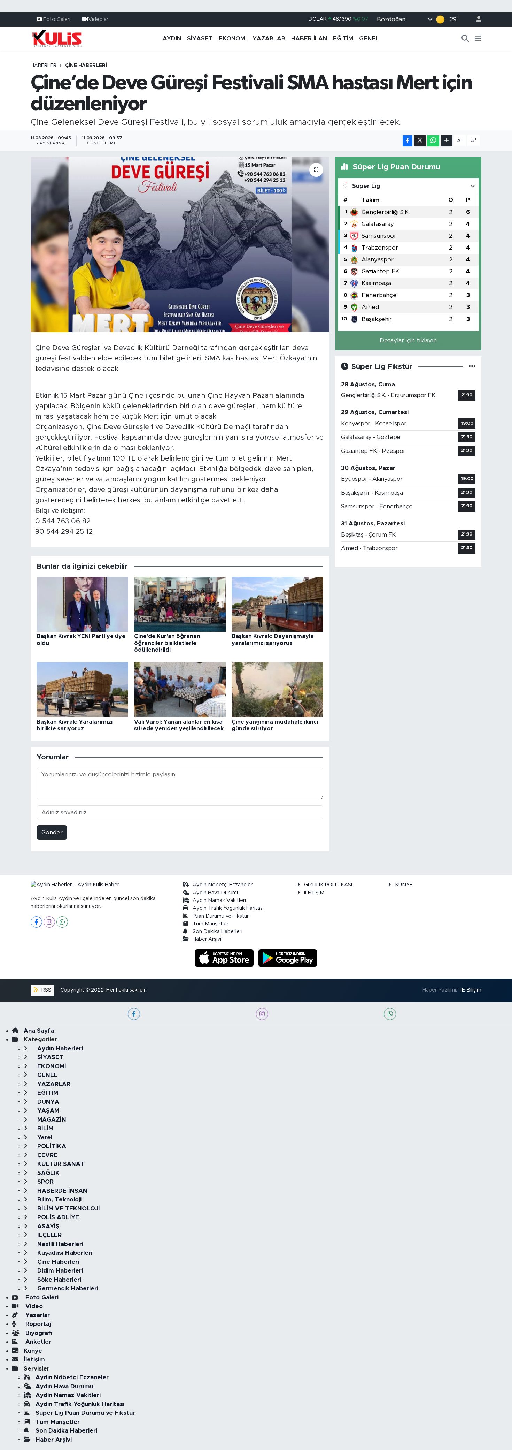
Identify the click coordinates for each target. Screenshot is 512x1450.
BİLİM (44, 1128)
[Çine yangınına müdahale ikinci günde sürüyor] (277, 689)
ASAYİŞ (48, 1226)
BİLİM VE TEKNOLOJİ (68, 1209)
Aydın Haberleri (59, 1049)
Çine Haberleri (86, 65)
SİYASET (200, 38)
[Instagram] (49, 922)
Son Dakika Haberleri (217, 931)
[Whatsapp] (62, 922)
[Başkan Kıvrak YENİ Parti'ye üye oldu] (82, 604)
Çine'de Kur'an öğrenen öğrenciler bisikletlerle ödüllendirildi (167, 642)
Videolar (98, 19)
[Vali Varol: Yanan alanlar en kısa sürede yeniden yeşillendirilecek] (180, 689)
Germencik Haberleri (67, 1288)
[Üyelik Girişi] (475, 19)
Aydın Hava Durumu (216, 892)
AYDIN (172, 38)
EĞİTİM (343, 38)
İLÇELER (49, 1235)
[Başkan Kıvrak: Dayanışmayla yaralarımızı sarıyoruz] (277, 604)
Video (33, 1306)
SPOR (45, 1182)
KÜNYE (404, 884)
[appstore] (225, 958)
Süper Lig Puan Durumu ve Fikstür (85, 1413)
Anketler (37, 1342)
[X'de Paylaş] (420, 141)
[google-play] (288, 958)
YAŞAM (47, 1111)
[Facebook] (36, 922)
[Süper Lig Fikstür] (472, 367)
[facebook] (134, 1014)
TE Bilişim (469, 990)
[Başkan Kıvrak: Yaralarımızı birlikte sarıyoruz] (82, 689)
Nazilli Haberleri (59, 1244)
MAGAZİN (51, 1120)
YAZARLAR (269, 38)
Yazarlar (37, 1315)
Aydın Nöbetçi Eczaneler (223, 884)
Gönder (52, 832)
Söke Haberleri (58, 1280)
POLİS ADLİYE (57, 1217)
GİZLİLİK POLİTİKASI (328, 884)
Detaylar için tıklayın (408, 340)
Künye (33, 1351)
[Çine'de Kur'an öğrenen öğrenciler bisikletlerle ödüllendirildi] (180, 604)
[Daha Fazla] (446, 141)
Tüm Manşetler (210, 923)
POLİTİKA (51, 1146)
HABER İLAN (309, 38)
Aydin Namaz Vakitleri (219, 900)
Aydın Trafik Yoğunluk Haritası (228, 908)
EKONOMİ (233, 38)
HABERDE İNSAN (61, 1191)
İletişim (34, 1359)
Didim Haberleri (59, 1271)
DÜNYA (47, 1102)
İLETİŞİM (314, 892)
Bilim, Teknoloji (59, 1199)
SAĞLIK (48, 1173)
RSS (45, 990)
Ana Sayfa (39, 1031)
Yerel (44, 1137)
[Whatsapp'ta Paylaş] (433, 141)
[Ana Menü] (478, 38)
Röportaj (37, 1324)
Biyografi (38, 1333)
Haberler (43, 65)
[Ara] (465, 38)
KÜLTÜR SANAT (60, 1164)
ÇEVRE (46, 1155)
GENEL (369, 38)
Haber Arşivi (207, 939)
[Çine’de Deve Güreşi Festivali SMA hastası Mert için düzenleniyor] (180, 244)
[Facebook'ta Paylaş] (407, 141)
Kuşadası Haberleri (64, 1253)
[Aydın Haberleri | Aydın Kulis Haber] (57, 38)
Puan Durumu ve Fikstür (221, 916)
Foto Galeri (56, 19)
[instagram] (262, 1014)
